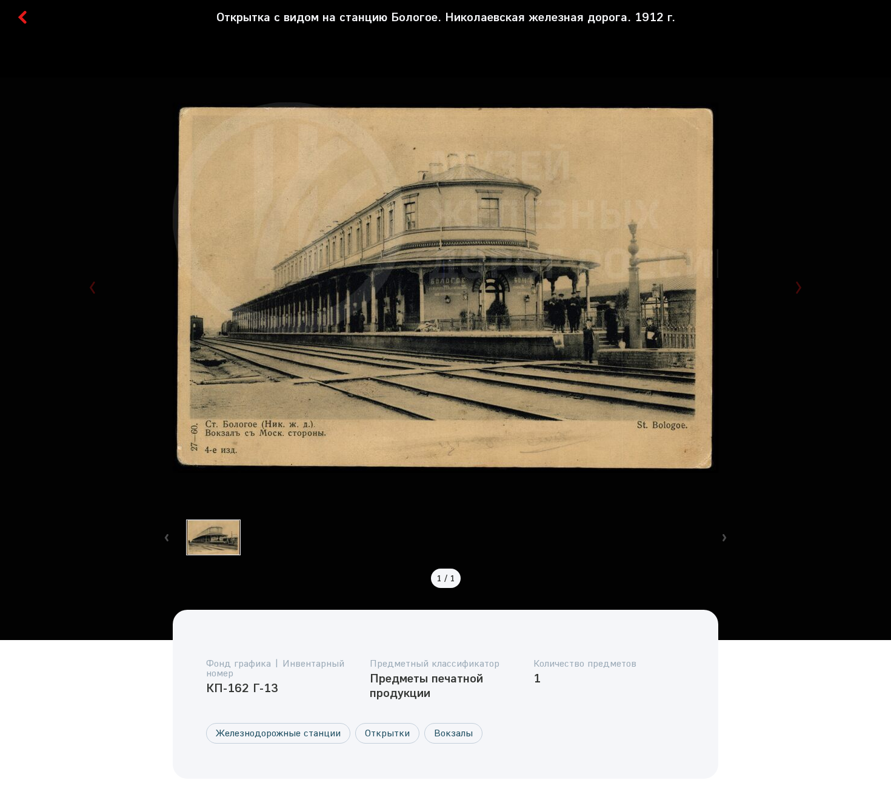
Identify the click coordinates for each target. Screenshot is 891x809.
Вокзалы (453, 732)
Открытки (387, 732)
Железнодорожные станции (278, 732)
